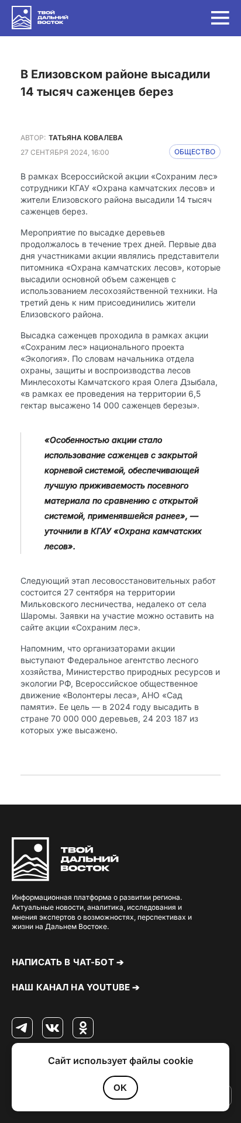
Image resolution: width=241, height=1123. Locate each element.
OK (120, 1088)
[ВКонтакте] (52, 1028)
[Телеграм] (22, 1028)
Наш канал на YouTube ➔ (76, 987)
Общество (194, 151)
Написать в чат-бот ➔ (68, 962)
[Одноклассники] (83, 1028)
